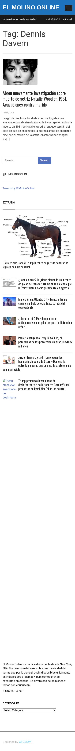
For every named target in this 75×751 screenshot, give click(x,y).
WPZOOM (25, 742)
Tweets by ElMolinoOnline (19, 188)
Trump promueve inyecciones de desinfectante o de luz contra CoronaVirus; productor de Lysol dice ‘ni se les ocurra (43, 384)
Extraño (9, 202)
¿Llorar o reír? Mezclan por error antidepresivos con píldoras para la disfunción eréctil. (45, 322)
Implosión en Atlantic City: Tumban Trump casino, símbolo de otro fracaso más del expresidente (42, 303)
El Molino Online (31, 7)
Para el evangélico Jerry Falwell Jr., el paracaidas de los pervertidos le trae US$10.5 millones (45, 342)
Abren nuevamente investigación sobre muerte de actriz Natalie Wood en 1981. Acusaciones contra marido (35, 98)
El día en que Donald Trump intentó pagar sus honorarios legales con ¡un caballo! (35, 265)
